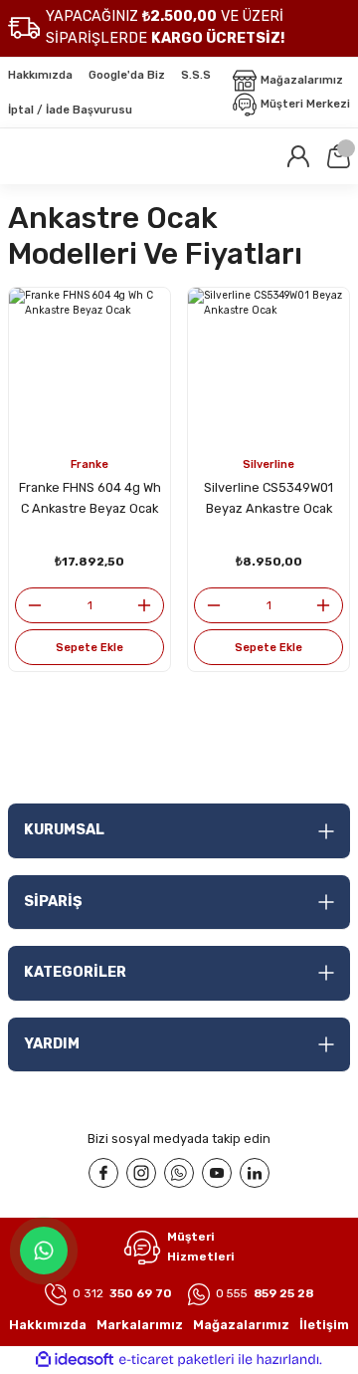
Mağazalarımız (241, 1324)
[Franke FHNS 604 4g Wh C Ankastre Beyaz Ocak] (89, 368)
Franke (89, 464)
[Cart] (338, 156)
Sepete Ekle (89, 647)
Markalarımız (139, 1324)
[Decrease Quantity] (29, 605)
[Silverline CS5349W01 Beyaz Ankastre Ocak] (268, 368)
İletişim (324, 1324)
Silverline (268, 464)
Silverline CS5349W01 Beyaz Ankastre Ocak (268, 498)
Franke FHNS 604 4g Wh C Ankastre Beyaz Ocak (90, 498)
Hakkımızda (48, 1324)
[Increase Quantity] (150, 605)
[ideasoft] (74, 1360)
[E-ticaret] (176, 1359)
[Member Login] (298, 156)
